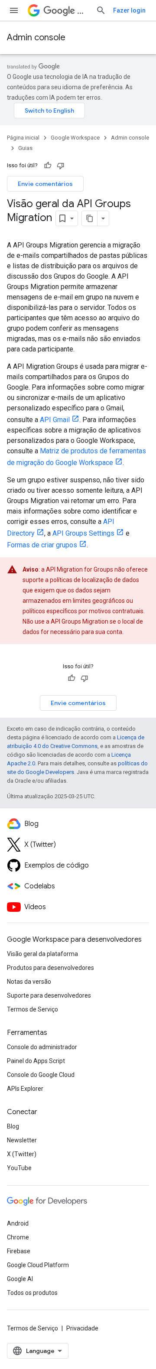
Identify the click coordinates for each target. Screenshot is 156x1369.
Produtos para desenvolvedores (50, 967)
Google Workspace (75, 137)
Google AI (20, 1278)
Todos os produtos (32, 1292)
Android (18, 1223)
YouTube (19, 1167)
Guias (25, 148)
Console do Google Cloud (41, 1074)
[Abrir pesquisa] (101, 10)
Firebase (18, 1251)
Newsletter (22, 1140)
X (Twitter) (21, 1154)
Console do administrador (42, 1047)
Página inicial (23, 137)
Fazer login (129, 10)
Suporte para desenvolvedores (49, 995)
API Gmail (55, 420)
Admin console (36, 37)
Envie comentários (45, 184)
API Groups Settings (83, 533)
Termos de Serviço (32, 1009)
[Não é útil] (60, 165)
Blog (13, 1126)
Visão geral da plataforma (42, 953)
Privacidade (82, 1328)
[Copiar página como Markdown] (90, 218)
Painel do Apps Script (36, 1060)
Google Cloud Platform (38, 1265)
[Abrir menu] (14, 10)
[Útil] (47, 165)
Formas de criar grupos (42, 545)
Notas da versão (29, 981)
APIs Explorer (25, 1088)
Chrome (18, 1237)
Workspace (83, 10)
